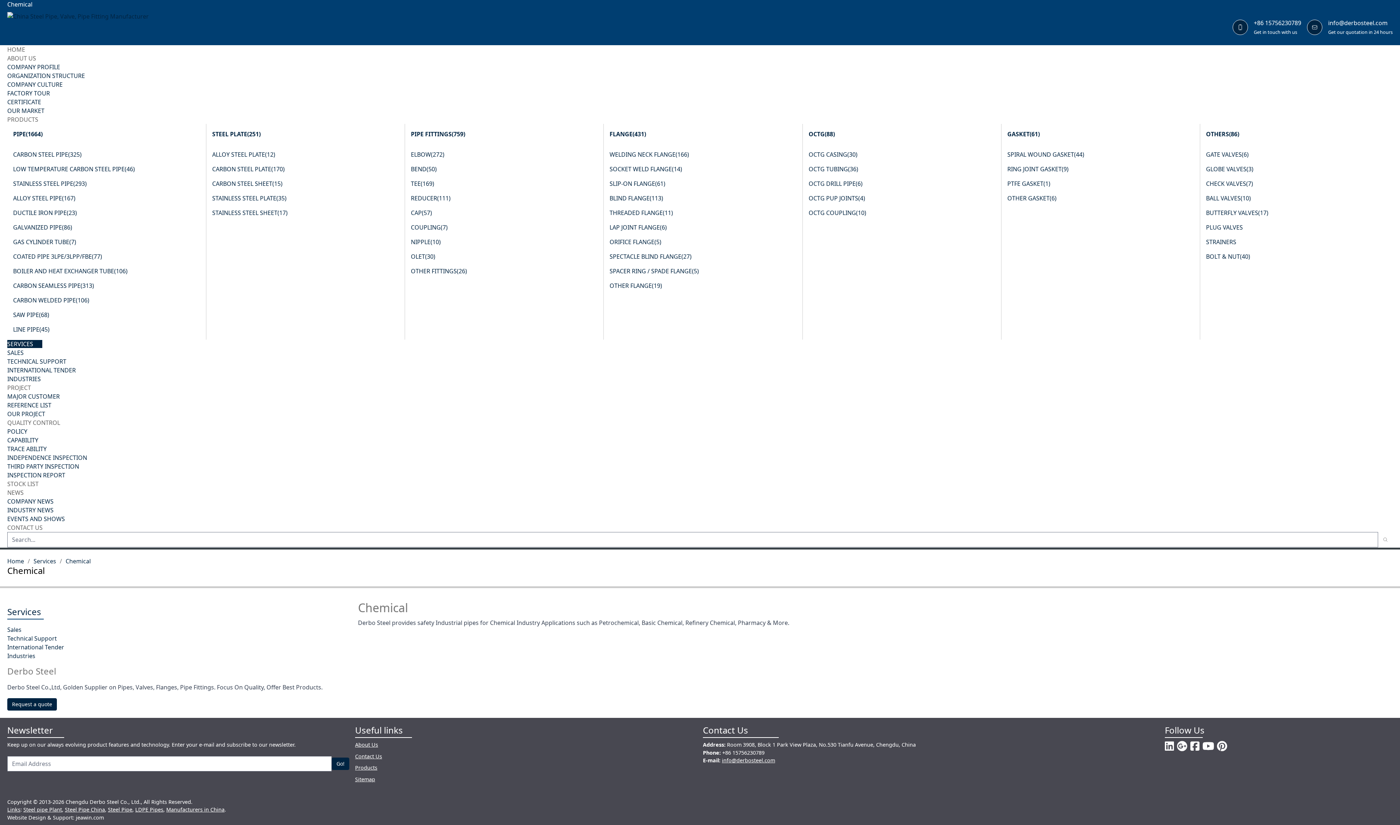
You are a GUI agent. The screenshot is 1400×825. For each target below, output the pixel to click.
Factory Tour (28, 93)
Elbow (427, 154)
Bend (424, 169)
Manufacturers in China (195, 809)
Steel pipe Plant (42, 809)
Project (19, 388)
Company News (30, 501)
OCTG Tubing (833, 169)
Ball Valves (1228, 198)
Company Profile (33, 67)
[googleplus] (1182, 746)
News (15, 493)
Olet (423, 257)
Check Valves (1229, 184)
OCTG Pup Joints (837, 198)
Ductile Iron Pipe (45, 213)
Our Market (25, 111)
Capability (22, 440)
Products (22, 120)
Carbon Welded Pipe (51, 300)
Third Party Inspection (43, 466)
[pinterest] (1222, 746)
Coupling (429, 227)
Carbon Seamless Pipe (53, 286)
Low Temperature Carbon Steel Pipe (74, 169)
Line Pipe (31, 329)
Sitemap (365, 779)
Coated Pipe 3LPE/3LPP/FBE (57, 257)
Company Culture (35, 85)
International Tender (41, 370)
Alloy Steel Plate (243, 154)
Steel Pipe (120, 809)
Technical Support (36, 361)
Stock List (23, 484)
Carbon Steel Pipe (47, 154)
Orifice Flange (635, 242)
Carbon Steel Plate (248, 169)
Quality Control (33, 423)
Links (13, 809)
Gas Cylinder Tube (44, 242)
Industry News (30, 510)
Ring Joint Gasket (1038, 169)
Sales (15, 353)
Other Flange (636, 286)
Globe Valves (1229, 169)
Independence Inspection (47, 458)
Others (1222, 134)
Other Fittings (439, 271)
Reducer (431, 198)
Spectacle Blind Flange (651, 257)
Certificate (24, 102)
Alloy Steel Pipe (44, 198)
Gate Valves (1227, 154)
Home (16, 50)
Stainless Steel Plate (249, 198)
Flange (628, 134)
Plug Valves (1224, 227)
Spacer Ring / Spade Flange (654, 271)
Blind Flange (636, 198)
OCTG (822, 134)
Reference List (29, 405)
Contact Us (25, 528)
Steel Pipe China (85, 809)
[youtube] (1208, 746)
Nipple (426, 242)
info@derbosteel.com (1358, 23)
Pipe (28, 134)
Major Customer (33, 396)
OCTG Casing (833, 154)
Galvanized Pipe (42, 227)
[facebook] (1194, 746)
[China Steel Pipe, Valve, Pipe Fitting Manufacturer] (83, 27)
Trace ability (27, 449)
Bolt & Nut (1228, 257)
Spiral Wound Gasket (1045, 154)
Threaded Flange (641, 213)
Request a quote (32, 704)
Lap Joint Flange (638, 227)
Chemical (78, 561)
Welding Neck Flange (649, 154)
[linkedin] (1169, 746)
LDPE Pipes (149, 809)
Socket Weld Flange (646, 169)
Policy (17, 431)
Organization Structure (46, 76)
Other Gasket (1032, 198)
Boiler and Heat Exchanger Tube (70, 271)
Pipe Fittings (438, 134)
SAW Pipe (31, 315)
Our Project (26, 414)
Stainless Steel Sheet (250, 213)
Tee (422, 184)
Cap (421, 213)
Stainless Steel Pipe (50, 184)
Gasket (1023, 134)
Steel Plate (236, 134)
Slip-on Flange (637, 184)
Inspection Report (36, 475)
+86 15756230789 (1277, 23)
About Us (21, 58)
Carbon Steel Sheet (247, 184)
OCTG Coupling (837, 213)
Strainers (1221, 242)
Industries (24, 379)
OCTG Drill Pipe (836, 184)
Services (20, 344)
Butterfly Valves (1237, 213)
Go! (341, 763)
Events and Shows (36, 519)
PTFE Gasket (1028, 184)
